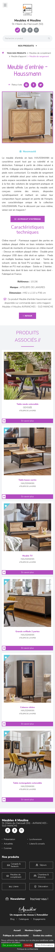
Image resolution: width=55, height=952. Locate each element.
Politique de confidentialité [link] (27, 949)
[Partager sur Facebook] (33, 85)
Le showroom (35, 839)
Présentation (9, 839)
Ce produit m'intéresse (29, 219)
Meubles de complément (40, 53)
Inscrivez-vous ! (39, 899)
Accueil (17, 930)
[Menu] (5, 5)
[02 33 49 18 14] (17, 30)
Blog (12, 919)
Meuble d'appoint (18, 56)
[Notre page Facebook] (23, 30)
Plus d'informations (44, 945)
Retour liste (17, 85)
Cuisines (8, 848)
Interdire (28, 945)
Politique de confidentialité (16, 936)
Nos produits (26, 46)
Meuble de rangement (39, 56)
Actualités (8, 844)
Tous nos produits (16, 53)
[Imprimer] (26, 85)
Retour (28, 316)
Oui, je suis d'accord (12, 945)
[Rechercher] (49, 38)
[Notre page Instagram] (36, 30)
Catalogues (24, 919)
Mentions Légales (33, 930)
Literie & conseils (37, 844)
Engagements (39, 919)
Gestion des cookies (42, 936)
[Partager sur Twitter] (40, 85)
